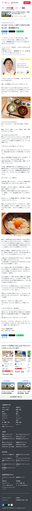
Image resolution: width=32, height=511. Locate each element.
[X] (6, 505)
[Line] (9, 505)
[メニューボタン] (2, 2)
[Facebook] (3, 505)
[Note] (12, 505)
